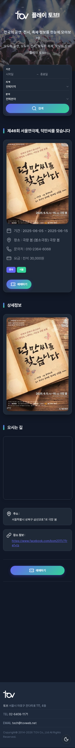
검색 (40, 108)
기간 (8, 69)
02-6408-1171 (18, 714)
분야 (8, 94)
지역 (8, 82)
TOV (36, 732)
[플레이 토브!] (9, 697)
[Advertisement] (37, 632)
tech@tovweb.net (24, 723)
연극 (11, 269)
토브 (5, 705)
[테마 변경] (66, 739)
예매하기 (22, 284)
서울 (21, 269)
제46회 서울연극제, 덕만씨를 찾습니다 (38, 130)
